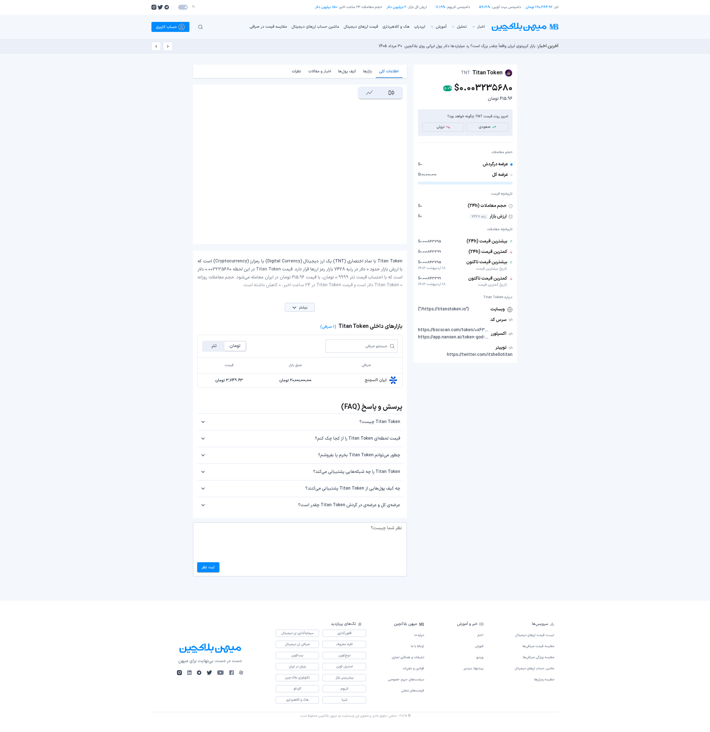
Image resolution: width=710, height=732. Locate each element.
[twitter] (160, 7)
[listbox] (349, 27)
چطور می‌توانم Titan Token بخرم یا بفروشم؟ (359, 455)
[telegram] (166, 7)
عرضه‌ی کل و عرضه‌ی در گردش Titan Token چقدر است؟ (349, 505)
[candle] (391, 93)
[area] (369, 93)
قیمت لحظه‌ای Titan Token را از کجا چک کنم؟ (357, 438)
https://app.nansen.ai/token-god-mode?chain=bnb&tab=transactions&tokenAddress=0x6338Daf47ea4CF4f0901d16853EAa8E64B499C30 (454, 337)
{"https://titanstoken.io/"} (443, 309)
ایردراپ (419, 27)
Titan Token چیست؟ (379, 422)
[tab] (389, 71)
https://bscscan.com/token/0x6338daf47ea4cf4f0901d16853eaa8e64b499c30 (454, 330)
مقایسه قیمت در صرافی (268, 27)
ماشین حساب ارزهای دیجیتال (315, 27)
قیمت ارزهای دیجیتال (361, 27)
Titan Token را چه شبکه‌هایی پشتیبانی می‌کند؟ (356, 471)
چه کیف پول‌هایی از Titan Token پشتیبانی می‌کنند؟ (352, 488)
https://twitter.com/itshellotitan (480, 354)
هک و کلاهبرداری (396, 27)
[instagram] (153, 7)
